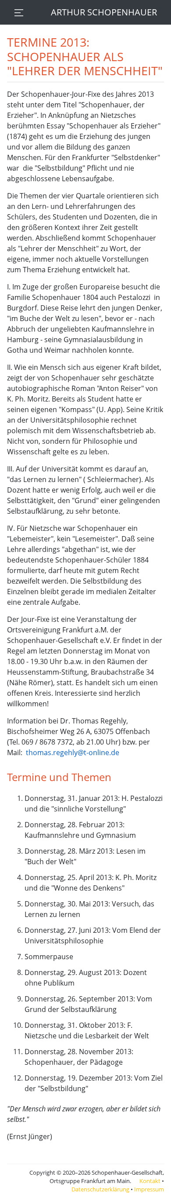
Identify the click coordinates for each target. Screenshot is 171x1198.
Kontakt (149, 1181)
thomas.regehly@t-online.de (72, 752)
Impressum (149, 1189)
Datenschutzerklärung (100, 1189)
